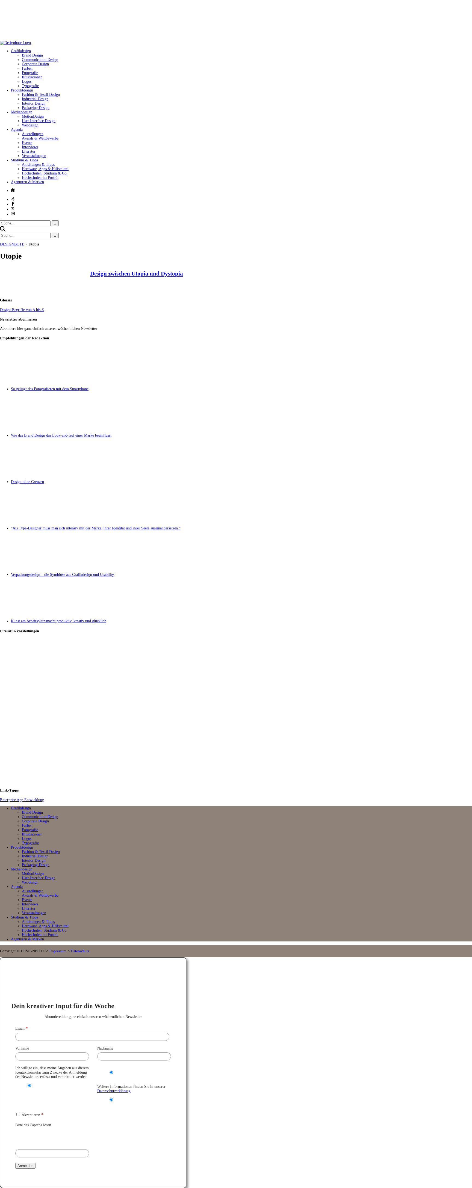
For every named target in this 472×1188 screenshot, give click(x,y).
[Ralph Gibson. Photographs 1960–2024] (241, 760)
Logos (26, 81)
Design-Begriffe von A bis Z (22, 310)
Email (21, 1028)
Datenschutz (80, 951)
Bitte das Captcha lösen (33, 1125)
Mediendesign (21, 112)
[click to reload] (42, 1136)
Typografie (30, 86)
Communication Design (40, 60)
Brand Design (32, 55)
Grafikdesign (21, 51)
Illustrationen (32, 77)
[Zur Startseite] (15, 43)
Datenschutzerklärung (114, 1091)
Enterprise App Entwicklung (22, 800)
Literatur (29, 151)
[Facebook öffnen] (13, 204)
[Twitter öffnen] (13, 209)
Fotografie (30, 73)
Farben (27, 68)
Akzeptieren (32, 1115)
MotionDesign (33, 116)
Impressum (57, 951)
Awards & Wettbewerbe (40, 138)
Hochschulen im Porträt (40, 178)
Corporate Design (35, 64)
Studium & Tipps (24, 160)
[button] (2, 230)
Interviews (30, 147)
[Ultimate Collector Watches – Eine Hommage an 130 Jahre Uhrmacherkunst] (241, 661)
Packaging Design (35, 108)
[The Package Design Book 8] (241, 711)
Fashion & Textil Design (41, 95)
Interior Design (33, 103)
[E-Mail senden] (13, 213)
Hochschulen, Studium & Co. (44, 173)
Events (27, 143)
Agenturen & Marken (27, 182)
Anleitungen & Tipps (38, 164)
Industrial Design (35, 99)
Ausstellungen (32, 134)
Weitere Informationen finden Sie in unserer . (131, 1089)
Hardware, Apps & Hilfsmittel (45, 169)
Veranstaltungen (34, 156)
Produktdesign (22, 90)
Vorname (22, 1048)
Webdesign (30, 125)
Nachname (105, 1048)
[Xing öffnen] (13, 199)
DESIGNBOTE (12, 244)
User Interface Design (38, 121)
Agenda (17, 130)
